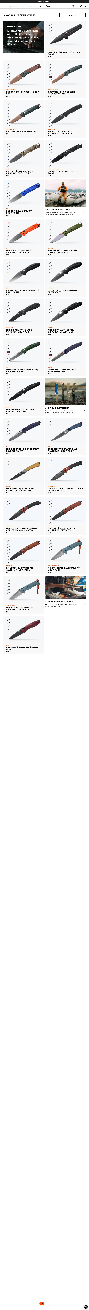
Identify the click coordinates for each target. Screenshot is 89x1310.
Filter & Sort (72, 15)
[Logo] (44, 6)
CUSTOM (21, 6)
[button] (86, 1307)
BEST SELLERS (13, 6)
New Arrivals (45, 1)
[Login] (81, 6)
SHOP (5, 6)
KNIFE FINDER (29, 6)
